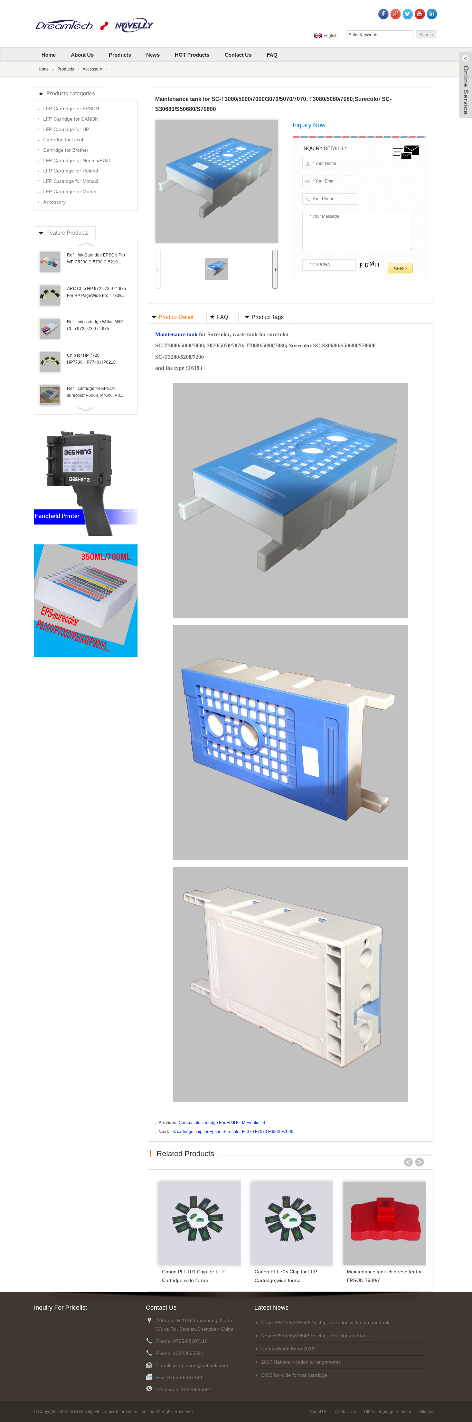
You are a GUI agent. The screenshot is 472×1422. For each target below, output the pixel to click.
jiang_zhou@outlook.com (200, 1365)
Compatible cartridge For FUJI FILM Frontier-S (222, 1122)
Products (65, 69)
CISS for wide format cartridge (294, 1375)
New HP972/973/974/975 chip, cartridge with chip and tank (325, 1322)
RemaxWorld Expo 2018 (287, 1348)
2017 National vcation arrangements (301, 1362)
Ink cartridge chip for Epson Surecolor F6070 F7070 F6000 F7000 (231, 1131)
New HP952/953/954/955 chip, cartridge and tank (315, 1335)
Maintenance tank (176, 334)
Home (43, 69)
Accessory (92, 69)
